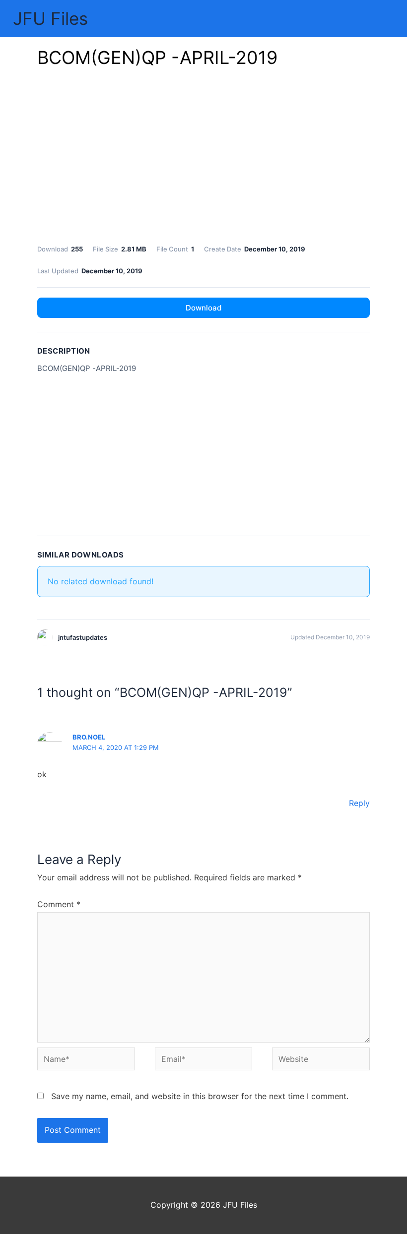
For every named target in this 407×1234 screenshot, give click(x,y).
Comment (58, 904)
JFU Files (50, 18)
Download (203, 307)
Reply (359, 803)
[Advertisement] (203, 158)
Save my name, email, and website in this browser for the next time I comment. (199, 1096)
